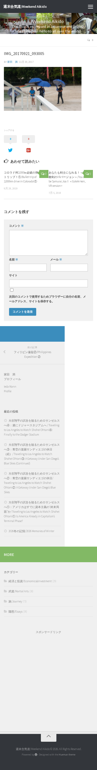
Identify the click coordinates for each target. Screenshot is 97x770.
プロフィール (12, 379)
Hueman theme (67, 754)
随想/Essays (16, 611)
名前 (13, 259)
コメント (16, 226)
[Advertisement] (48, 680)
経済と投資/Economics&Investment (30, 581)
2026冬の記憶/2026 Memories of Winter (31, 531)
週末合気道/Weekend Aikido (25, 6)
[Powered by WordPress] (36, 754)
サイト (13, 275)
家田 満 (12, 62)
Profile (7, 391)
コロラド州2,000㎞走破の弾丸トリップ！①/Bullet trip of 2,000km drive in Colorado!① (22, 177)
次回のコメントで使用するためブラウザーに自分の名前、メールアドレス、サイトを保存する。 (47, 299)
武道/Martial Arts (19, 591)
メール (56, 259)
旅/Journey (15, 601)
